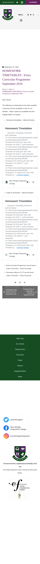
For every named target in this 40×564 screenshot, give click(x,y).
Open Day (20, 338)
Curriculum (20, 355)
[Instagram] (33, 14)
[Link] (8, 15)
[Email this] (15, 282)
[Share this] (20, 282)
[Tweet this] (24, 282)
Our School (20, 344)
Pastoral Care (20, 349)
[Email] (17, 2)
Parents (20, 366)
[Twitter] (30, 14)
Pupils (20, 360)
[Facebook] (28, 14)
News (20, 376)
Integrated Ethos (20, 371)
